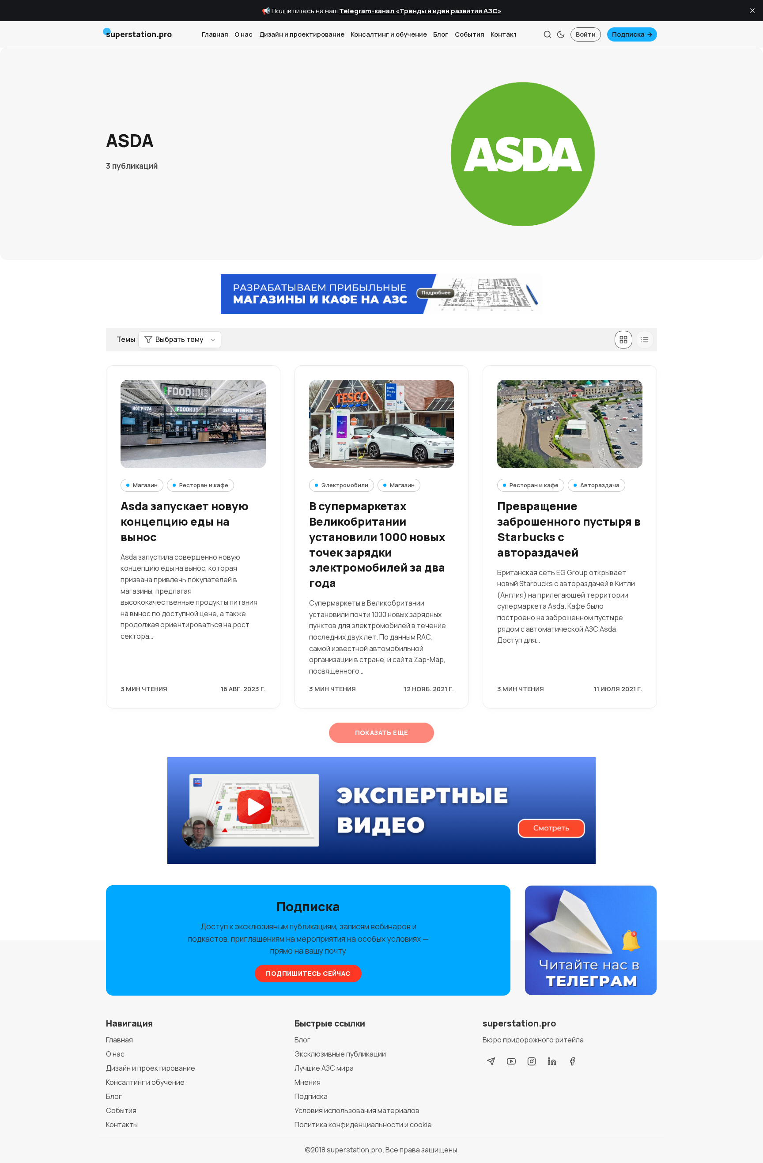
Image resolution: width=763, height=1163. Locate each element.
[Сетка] (623, 340)
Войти (586, 34)
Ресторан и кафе (203, 485)
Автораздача (599, 485)
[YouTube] (511, 1061)
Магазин (145, 485)
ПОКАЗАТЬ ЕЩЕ (381, 732)
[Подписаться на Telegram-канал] (591, 941)
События (469, 34)
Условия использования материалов (357, 1110)
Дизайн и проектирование (301, 34)
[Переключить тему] (560, 34)
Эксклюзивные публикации (340, 1054)
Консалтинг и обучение (389, 34)
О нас (243, 34)
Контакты (506, 34)
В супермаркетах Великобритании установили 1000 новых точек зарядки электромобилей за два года (377, 544)
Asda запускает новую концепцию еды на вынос (185, 521)
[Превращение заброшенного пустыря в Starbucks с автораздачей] (569, 424)
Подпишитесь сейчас (308, 973)
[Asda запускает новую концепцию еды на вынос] (193, 424)
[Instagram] (531, 1061)
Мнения (308, 1082)
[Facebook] (572, 1061)
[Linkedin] (552, 1061)
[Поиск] (547, 34)
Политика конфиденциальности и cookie (363, 1124)
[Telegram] (491, 1061)
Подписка (628, 34)
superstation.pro (354, 1150)
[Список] (644, 340)
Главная (215, 34)
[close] (752, 11)
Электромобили (344, 485)
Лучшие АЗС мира (324, 1068)
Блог (440, 34)
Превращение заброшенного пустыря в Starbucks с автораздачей (569, 529)
